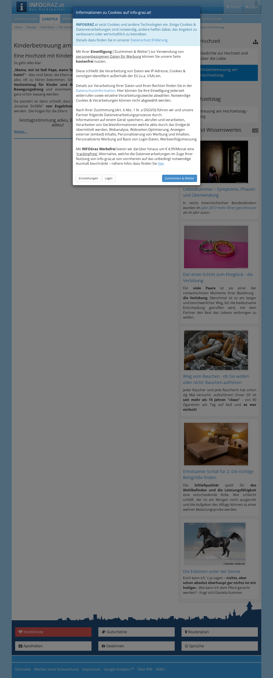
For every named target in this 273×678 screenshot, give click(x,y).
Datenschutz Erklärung (149, 40)
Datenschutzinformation (95, 90)
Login (109, 178)
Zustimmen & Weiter (179, 178)
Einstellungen (88, 178)
